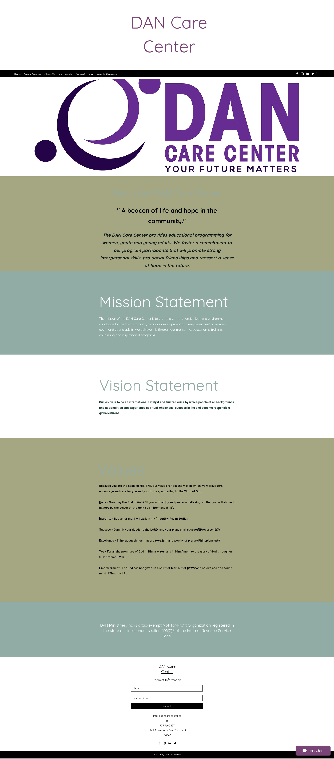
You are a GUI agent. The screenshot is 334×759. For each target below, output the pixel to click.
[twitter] (313, 73)
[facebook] (297, 73)
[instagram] (302, 73)
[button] (316, 73)
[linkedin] (307, 73)
